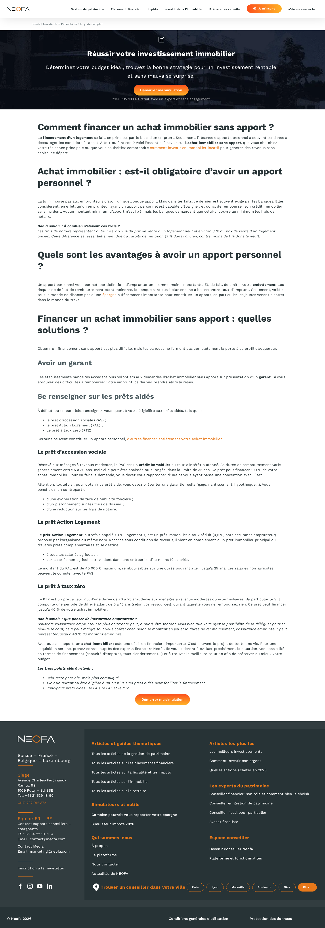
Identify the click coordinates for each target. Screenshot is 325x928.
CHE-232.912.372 (32, 803)
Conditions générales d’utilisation (198, 919)
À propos (99, 846)
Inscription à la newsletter (41, 868)
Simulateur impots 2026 (113, 824)
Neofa (36, 24)
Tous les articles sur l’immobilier (120, 781)
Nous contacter (105, 864)
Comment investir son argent (235, 761)
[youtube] (39, 886)
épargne (109, 295)
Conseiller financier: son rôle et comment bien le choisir (259, 794)
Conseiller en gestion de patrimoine (241, 803)
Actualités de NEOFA (110, 873)
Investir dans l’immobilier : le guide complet (73, 24)
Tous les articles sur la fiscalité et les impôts (131, 772)
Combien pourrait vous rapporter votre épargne (134, 815)
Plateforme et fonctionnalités (235, 858)
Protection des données (271, 919)
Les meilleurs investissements (235, 751)
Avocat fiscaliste (223, 822)
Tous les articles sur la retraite (119, 791)
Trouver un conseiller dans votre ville (143, 887)
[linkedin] (49, 886)
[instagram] (30, 886)
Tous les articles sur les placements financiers (133, 763)
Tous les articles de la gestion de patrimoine (131, 754)
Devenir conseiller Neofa (231, 849)
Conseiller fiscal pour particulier (238, 812)
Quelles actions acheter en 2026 (238, 770)
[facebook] (20, 886)
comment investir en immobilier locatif (184, 148)
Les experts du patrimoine (239, 786)
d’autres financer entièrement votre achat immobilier (174, 439)
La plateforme (104, 855)
